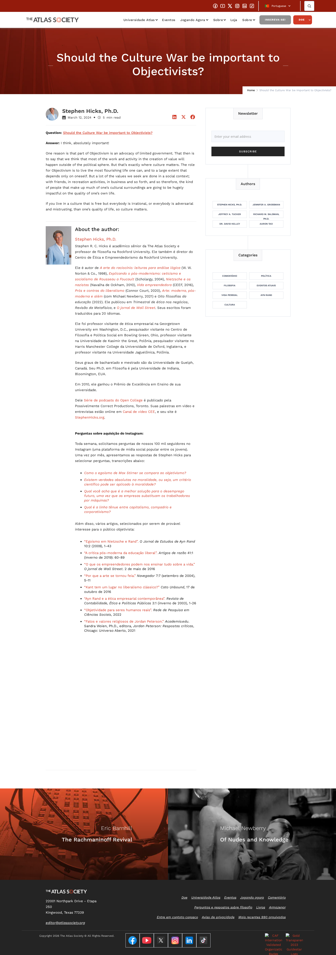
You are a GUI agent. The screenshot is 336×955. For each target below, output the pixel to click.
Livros (260, 907)
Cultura (229, 304)
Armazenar (277, 907)
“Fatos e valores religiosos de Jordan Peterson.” (124, 621)
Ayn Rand (266, 295)
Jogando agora (192, 20)
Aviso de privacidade (218, 917)
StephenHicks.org (89, 417)
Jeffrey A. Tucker (229, 214)
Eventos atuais (266, 285)
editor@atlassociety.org (65, 923)
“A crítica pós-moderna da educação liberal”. (120, 553)
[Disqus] (121, 708)
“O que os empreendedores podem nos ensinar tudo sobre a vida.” (139, 564)
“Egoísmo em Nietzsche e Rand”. (111, 541)
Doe (302, 19)
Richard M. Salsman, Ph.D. (266, 215)
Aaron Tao (266, 224)
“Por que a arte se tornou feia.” (110, 576)
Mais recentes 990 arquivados (262, 917)
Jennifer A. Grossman (266, 204)
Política (266, 276)
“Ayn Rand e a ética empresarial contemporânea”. (124, 599)
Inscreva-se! (275, 19)
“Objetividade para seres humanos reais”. (118, 610)
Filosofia (229, 285)
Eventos (168, 20)
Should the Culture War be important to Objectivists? (107, 133)
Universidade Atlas (139, 20)
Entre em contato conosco (177, 917)
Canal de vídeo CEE (139, 412)
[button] (279, 6)
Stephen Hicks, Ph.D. (95, 239)
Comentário (229, 276)
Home (251, 90)
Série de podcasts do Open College (113, 400)
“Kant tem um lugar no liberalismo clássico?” (122, 587)
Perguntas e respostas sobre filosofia (223, 907)
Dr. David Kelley (229, 224)
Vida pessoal (229, 295)
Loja (233, 20)
